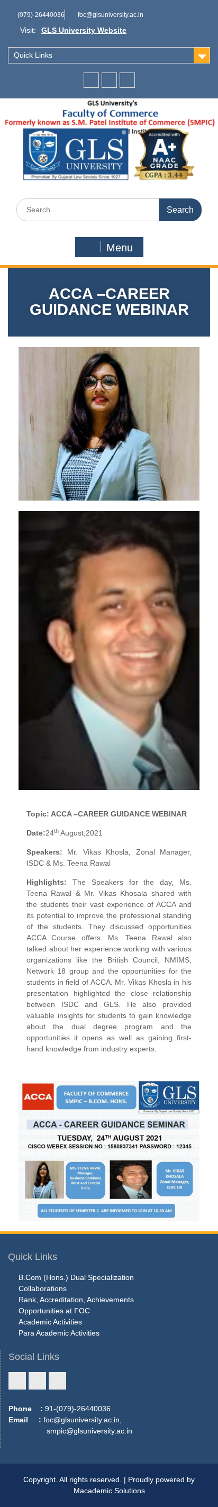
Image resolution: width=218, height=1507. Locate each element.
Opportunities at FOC (54, 1310)
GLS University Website (83, 30)
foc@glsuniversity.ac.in (110, 15)
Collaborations (43, 1288)
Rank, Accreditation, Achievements (76, 1299)
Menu (119, 247)
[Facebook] (91, 80)
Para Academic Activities (59, 1333)
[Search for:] (109, 209)
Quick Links (33, 55)
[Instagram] (109, 80)
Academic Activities (50, 1322)
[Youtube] (127, 80)
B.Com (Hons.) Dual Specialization (76, 1277)
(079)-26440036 (41, 15)
